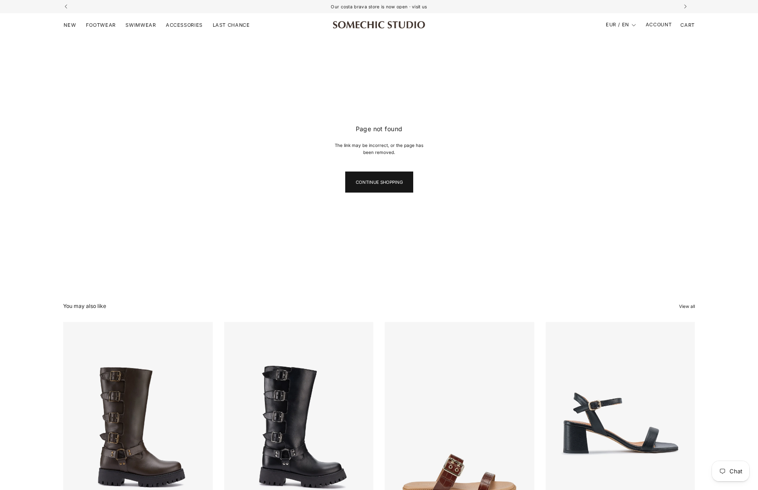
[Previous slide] (76, 415)
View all (687, 306)
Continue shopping (379, 182)
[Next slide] (199, 415)
